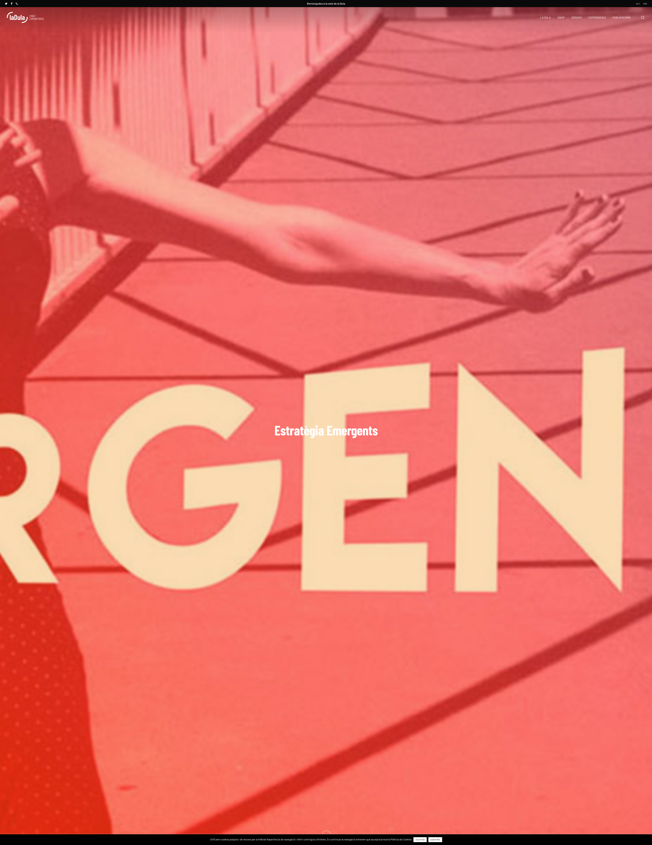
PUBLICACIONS (622, 17)
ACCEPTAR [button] (420, 840)
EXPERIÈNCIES (597, 17)
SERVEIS (576, 17)
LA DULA (545, 17)
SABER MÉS (435, 840)
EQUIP (561, 17)
